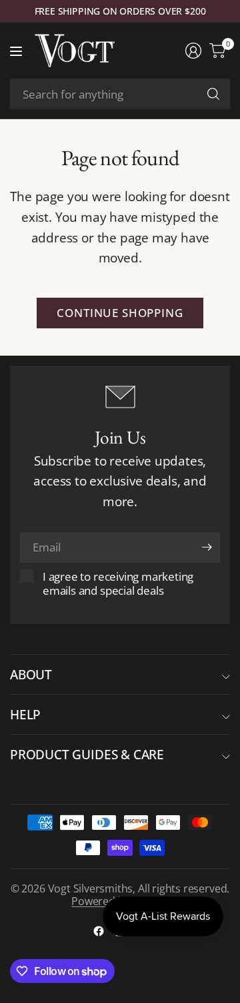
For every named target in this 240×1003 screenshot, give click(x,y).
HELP (25, 714)
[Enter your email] (206, 547)
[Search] (213, 94)
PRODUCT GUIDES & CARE (87, 754)
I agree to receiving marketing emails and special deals (118, 583)
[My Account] (193, 51)
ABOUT (31, 674)
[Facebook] (98, 931)
